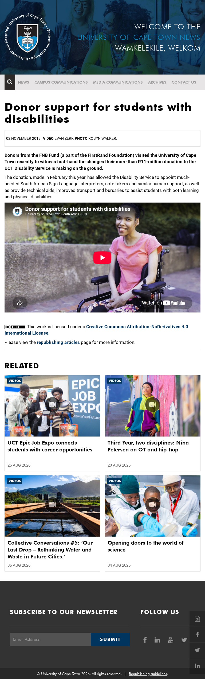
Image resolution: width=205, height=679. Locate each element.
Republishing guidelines (148, 674)
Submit (110, 639)
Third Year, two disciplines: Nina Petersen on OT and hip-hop (148, 446)
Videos (15, 381)
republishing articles (58, 342)
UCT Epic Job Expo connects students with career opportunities (49, 446)
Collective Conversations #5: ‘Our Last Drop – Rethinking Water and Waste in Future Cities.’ (50, 550)
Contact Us (184, 82)
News (23, 82)
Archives (157, 82)
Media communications (118, 82)
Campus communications (61, 82)
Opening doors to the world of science (146, 546)
